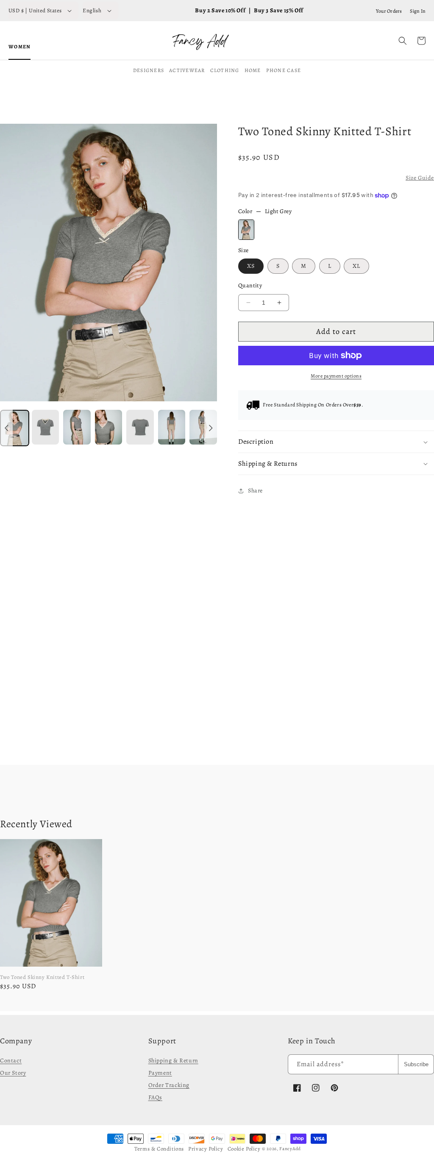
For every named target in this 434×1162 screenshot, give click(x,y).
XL (356, 266)
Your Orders (389, 11)
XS (251, 266)
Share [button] (255, 490)
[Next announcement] (210, 428)
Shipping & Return (173, 1060)
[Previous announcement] (6, 428)
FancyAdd (290, 1148)
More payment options (336, 376)
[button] (402, 40)
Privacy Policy (205, 1148)
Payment (160, 1073)
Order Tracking (168, 1085)
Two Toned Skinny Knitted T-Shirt (42, 977)
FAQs (155, 1097)
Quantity (250, 285)
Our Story (13, 1073)
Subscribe (416, 1064)
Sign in (418, 11)
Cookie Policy (244, 1148)
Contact (11, 1060)
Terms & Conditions (159, 1148)
